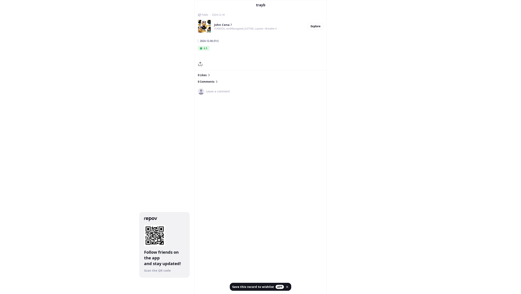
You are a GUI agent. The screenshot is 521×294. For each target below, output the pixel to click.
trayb (260, 5)
